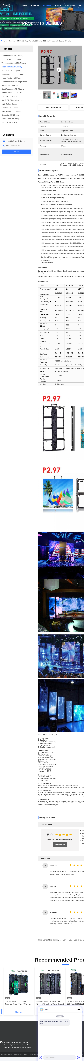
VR (80, 5)
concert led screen (50, 940)
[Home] (6, 5)
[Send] (78, 1057)
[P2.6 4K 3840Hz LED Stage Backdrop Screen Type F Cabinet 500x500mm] (19, 983)
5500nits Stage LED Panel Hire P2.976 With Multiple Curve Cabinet (50, 1002)
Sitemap (4, 1054)
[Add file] (40, 1057)
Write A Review (60, 844)
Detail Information (53, 107)
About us (35, 5)
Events (58, 5)
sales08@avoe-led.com (15, 141)
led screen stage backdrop (70, 940)
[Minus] (78, 1009)
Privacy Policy (13, 1054)
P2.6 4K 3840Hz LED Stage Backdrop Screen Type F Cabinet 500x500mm (17, 1002)
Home (24, 5)
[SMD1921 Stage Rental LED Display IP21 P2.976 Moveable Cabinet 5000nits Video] (60, 68)
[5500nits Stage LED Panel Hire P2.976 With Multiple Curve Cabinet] (50, 983)
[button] (14, 989)
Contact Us (70, 5)
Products (47, 5)
